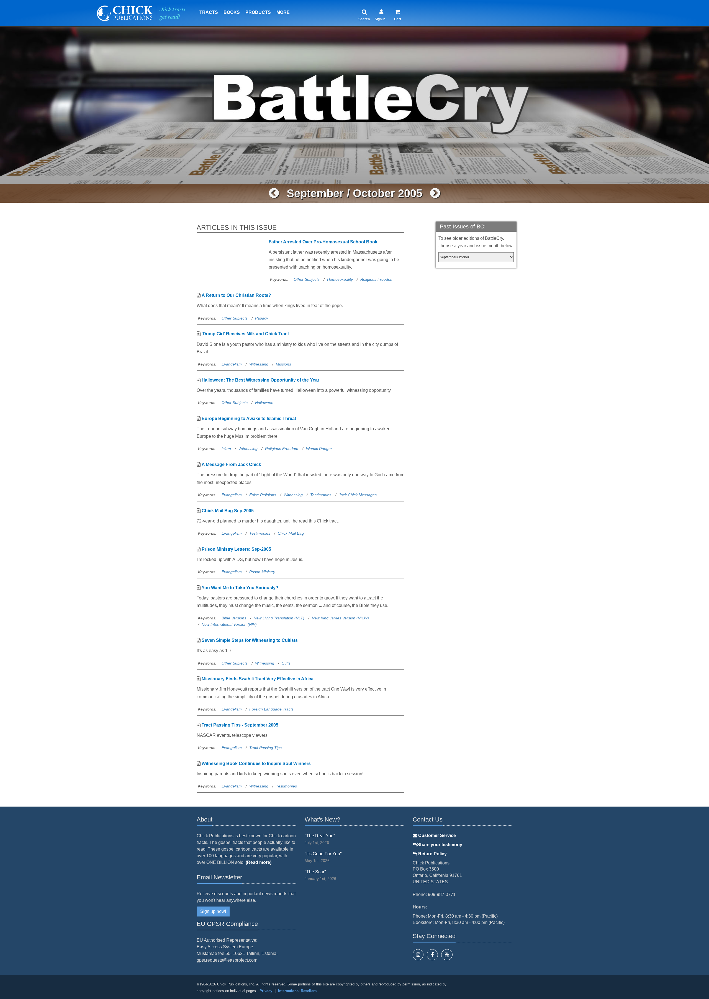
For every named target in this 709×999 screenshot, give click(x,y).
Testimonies (320, 495)
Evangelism (232, 364)
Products (258, 12)
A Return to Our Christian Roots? (236, 295)
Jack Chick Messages (358, 495)
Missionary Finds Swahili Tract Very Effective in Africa (258, 678)
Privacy (266, 991)
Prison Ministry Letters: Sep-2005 (236, 549)
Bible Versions (234, 618)
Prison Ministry (262, 572)
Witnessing (258, 364)
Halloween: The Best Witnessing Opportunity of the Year (260, 380)
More (283, 12)
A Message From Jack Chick (231, 464)
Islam (226, 448)
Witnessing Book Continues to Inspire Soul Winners (256, 763)
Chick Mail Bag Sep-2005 (228, 510)
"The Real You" (320, 835)
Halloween (264, 402)
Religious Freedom (377, 279)
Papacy (261, 318)
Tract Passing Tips (265, 747)
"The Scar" (315, 871)
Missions (283, 364)
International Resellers (297, 991)
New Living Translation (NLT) (279, 618)
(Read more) (258, 862)
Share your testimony (439, 844)
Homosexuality (340, 279)
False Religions (262, 495)
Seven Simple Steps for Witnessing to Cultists (250, 640)
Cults (286, 663)
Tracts (208, 12)
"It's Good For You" (323, 853)
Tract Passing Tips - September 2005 (240, 725)
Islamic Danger (319, 448)
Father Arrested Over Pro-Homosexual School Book (323, 242)
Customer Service (436, 835)
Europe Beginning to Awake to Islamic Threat (249, 418)
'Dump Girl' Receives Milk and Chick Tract (245, 333)
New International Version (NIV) (229, 624)
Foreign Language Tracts (271, 709)
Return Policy (432, 853)
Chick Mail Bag (291, 533)
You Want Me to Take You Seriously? (240, 587)
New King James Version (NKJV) (340, 618)
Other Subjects (307, 279)
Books (232, 12)
